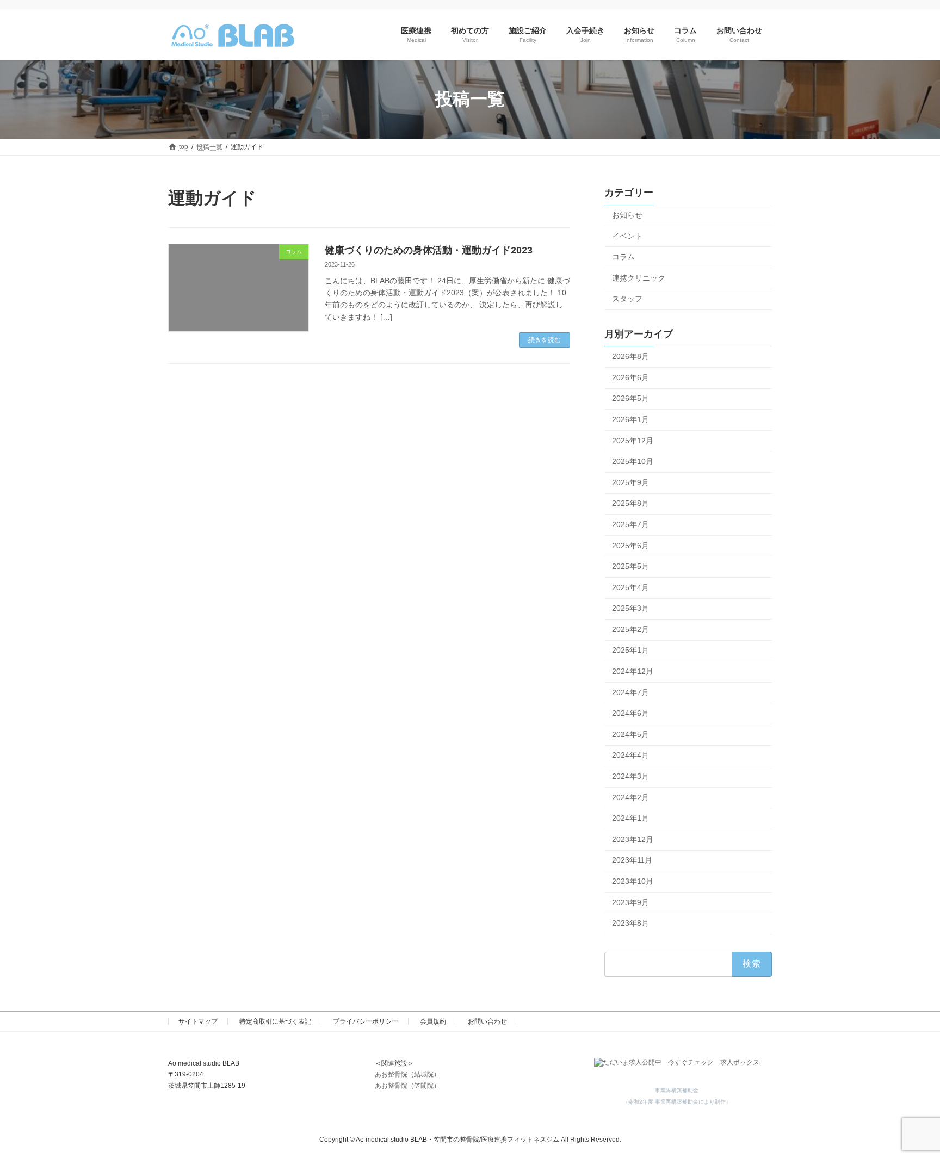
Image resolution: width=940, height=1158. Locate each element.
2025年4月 (630, 587)
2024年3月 (630, 776)
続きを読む (544, 340)
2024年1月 (630, 818)
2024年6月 (630, 713)
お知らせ (627, 214)
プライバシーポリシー (365, 1021)
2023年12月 (632, 838)
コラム (623, 256)
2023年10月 (632, 881)
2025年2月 (630, 628)
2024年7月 (630, 692)
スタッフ (627, 298)
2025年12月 (632, 440)
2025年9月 (630, 482)
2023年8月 (630, 923)
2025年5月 (630, 566)
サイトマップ (198, 1021)
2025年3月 (630, 608)
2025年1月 (630, 650)
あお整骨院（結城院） (407, 1075)
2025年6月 (630, 545)
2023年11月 (632, 860)
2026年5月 (630, 398)
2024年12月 (632, 671)
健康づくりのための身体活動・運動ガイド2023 (429, 250)
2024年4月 (630, 755)
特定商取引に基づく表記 (275, 1021)
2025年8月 (630, 503)
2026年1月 (630, 419)
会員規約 (433, 1021)
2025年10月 (632, 461)
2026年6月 (630, 377)
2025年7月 (630, 524)
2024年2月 (630, 796)
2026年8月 (630, 356)
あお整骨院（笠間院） (407, 1085)
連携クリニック (638, 277)
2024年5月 (630, 733)
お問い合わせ (487, 1021)
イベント (627, 235)
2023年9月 (630, 901)
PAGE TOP (908, 1113)
